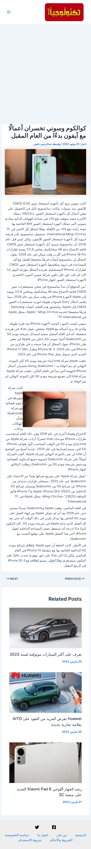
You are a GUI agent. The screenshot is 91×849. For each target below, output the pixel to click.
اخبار (83, 144)
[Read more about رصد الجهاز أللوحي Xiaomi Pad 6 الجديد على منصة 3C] (45, 762)
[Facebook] (54, 827)
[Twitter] (37, 827)
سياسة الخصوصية (17, 835)
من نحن (62, 835)
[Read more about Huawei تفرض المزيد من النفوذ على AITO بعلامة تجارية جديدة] (45, 692)
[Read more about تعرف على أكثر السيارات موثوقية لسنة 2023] (45, 628)
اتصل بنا (42, 835)
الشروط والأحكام (61, 840)
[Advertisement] (45, 72)
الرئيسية (80, 835)
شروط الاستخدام (30, 840)
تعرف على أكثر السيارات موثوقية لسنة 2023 (46, 654)
